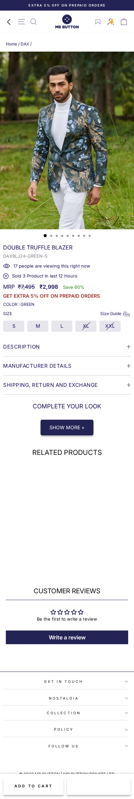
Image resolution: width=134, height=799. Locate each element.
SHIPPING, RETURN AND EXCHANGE (50, 385)
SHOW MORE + (67, 427)
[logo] (67, 21)
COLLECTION (64, 713)
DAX (25, 43)
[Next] (125, 140)
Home (11, 43)
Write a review (67, 637)
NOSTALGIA (64, 698)
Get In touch (63, 681)
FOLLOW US (63, 746)
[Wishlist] (98, 22)
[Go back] (8, 21)
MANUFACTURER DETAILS (37, 366)
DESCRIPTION (21, 346)
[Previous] (9, 140)
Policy (64, 729)
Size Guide (110, 313)
